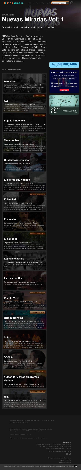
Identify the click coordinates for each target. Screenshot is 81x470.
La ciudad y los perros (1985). (19, 422)
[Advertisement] (64, 47)
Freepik (23, 434)
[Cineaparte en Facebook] (67, 453)
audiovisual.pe (33, 429)
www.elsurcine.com (65, 462)
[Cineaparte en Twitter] (70, 453)
